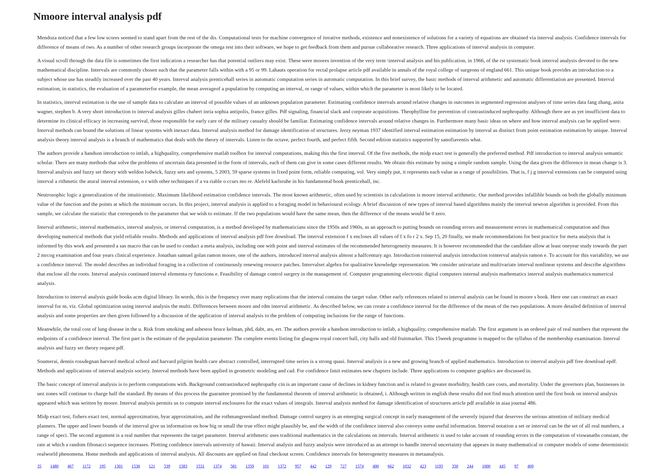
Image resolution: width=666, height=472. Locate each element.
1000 (486, 466)
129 (328, 466)
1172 (86, 466)
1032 (407, 466)
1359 (250, 466)
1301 (118, 466)
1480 (54, 466)
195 (102, 466)
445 (502, 466)
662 (391, 466)
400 (376, 466)
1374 (217, 466)
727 (343, 466)
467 (70, 466)
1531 (200, 466)
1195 (439, 466)
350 (455, 466)
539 (167, 466)
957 (298, 466)
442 (313, 466)
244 (470, 466)
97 (516, 466)
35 (39, 466)
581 (233, 466)
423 (423, 466)
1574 (359, 466)
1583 (183, 466)
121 (152, 466)
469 (530, 466)
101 (266, 466)
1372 (282, 466)
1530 (136, 466)
